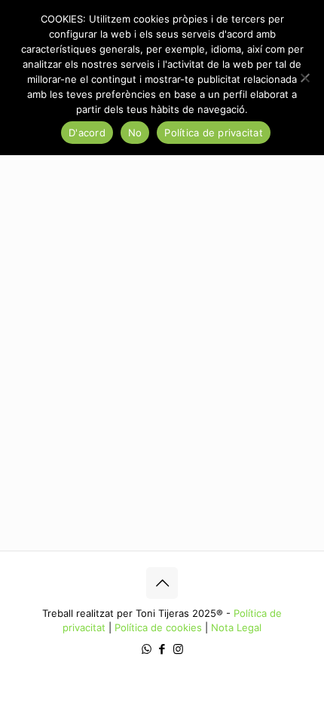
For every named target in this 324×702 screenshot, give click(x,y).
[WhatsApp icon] (146, 649)
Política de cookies (158, 627)
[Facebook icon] (162, 649)
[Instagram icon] (178, 649)
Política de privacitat (213, 133)
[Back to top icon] (162, 583)
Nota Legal (236, 627)
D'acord (87, 133)
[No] (305, 77)
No (135, 133)
